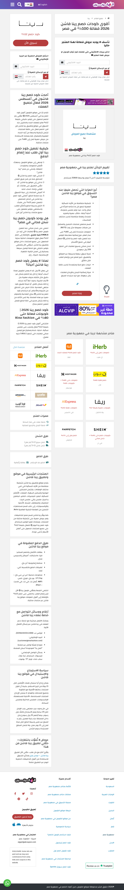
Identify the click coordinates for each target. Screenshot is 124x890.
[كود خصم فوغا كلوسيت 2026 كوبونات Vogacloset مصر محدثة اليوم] (20, 405)
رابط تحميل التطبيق (23, 817)
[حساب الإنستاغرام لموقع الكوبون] (31, 793)
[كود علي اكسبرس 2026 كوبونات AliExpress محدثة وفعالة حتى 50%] (69, 402)
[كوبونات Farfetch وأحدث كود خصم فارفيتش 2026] (69, 429)
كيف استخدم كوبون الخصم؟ (59, 834)
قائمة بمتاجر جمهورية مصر (60, 786)
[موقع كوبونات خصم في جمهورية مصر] (108, 18)
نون (99, 384)
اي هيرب (100, 357)
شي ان (99, 443)
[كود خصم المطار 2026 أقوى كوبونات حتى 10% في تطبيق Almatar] (41, 405)
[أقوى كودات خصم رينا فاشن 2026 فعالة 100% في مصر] (84, 131)
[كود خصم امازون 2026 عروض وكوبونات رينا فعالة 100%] (20, 395)
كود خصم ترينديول (63, 842)
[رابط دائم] (77, 284)
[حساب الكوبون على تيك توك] (27, 799)
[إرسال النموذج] (106, 72)
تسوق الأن (30, 43)
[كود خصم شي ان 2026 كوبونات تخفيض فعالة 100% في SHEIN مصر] (99, 429)
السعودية (110, 786)
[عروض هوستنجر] (84, 310)
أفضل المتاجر (41, 347)
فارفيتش (69, 440)
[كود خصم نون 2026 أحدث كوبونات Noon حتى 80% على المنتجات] (99, 374)
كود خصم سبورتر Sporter (60, 867)
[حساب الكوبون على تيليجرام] (18, 799)
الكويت (111, 802)
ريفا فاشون (100, 412)
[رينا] (31, 23)
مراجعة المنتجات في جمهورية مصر (56, 859)
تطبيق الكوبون (29, 809)
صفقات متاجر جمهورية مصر (59, 794)
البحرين (111, 810)
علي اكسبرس (69, 412)
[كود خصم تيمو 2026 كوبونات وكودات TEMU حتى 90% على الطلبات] (69, 346)
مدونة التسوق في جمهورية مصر (57, 802)
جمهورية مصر (108, 834)
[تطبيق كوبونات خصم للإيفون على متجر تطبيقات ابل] (13, 825)
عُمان (112, 818)
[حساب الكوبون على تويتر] (23, 793)
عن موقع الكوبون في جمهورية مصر (56, 818)
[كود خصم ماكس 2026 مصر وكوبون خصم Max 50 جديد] (41, 395)
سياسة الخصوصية (63, 826)
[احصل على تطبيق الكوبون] (84, 102)
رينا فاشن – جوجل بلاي (39, 755)
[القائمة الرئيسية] (12, 5)
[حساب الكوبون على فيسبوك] (15, 793)
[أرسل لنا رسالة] (7, 883)
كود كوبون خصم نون (62, 851)
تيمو (68, 357)
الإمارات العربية (108, 794)
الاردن (111, 842)
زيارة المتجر (77, 293)
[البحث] (19, 5)
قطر (112, 826)
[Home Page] (103, 4)
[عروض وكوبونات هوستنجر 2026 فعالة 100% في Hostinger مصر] (69, 374)
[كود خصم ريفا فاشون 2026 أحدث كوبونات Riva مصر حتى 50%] (99, 402)
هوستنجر (69, 388)
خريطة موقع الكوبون (62, 810)
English (43, 4)
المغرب (111, 851)
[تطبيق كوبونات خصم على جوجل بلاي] (18, 825)
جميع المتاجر (99, 18)
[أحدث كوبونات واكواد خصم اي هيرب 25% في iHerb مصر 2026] (99, 346)
